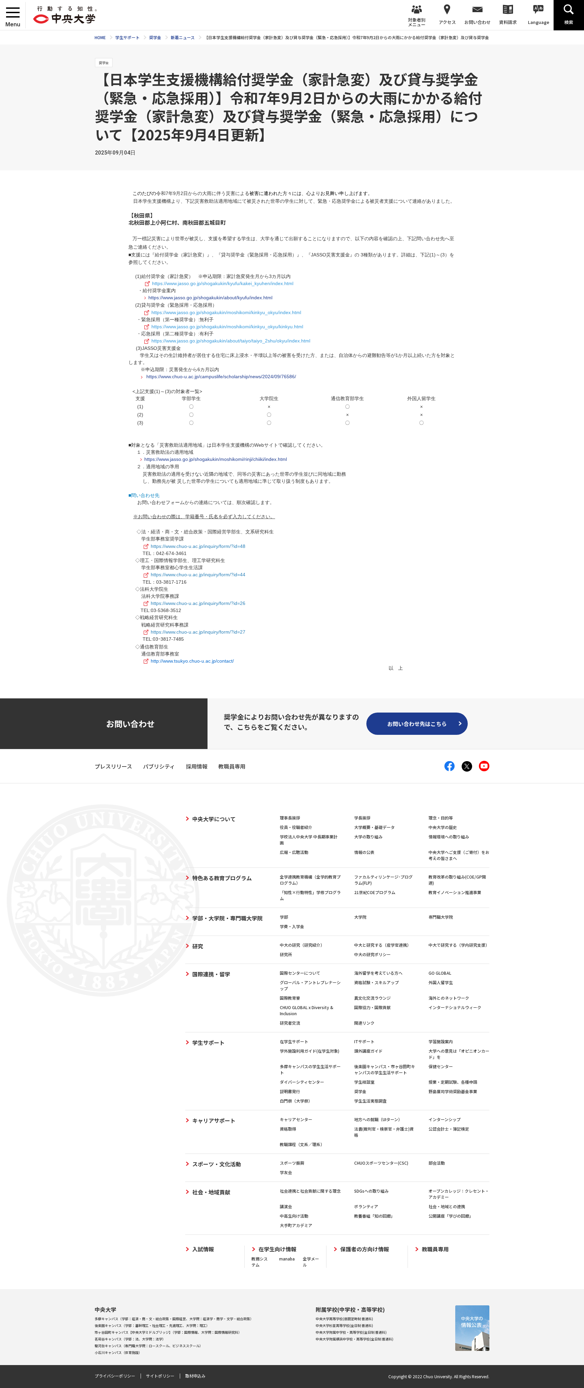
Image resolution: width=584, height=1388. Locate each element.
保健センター (441, 1066)
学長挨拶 (362, 818)
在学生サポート (294, 1041)
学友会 (286, 1172)
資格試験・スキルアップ (376, 982)
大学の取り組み (368, 836)
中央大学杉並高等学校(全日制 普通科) (344, 1325)
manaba (287, 1258)
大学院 (360, 917)
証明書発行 (290, 1091)
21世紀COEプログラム (374, 892)
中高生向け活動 (294, 1216)
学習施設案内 (441, 1041)
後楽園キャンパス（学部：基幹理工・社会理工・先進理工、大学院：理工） (152, 1325)
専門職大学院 (441, 917)
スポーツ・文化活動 (216, 1164)
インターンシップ (445, 1119)
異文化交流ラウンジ (372, 998)
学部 (284, 917)
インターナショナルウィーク (455, 1007)
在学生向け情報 (277, 1249)
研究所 (286, 954)
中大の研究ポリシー (372, 954)
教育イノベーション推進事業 (455, 892)
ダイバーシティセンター (302, 1082)
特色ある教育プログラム (222, 878)
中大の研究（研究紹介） (302, 945)
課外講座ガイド (368, 1051)
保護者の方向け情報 (364, 1249)
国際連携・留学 (211, 974)
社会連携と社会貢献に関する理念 (310, 1191)
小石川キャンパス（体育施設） (118, 1352)
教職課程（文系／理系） (302, 1144)
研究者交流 (290, 1023)
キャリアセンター (296, 1119)
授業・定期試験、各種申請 (453, 1082)
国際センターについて (300, 973)
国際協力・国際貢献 (372, 1007)
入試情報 (203, 1249)
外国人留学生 (441, 982)
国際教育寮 (290, 998)
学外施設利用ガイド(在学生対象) (309, 1051)
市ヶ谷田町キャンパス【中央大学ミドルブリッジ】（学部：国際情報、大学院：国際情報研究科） (168, 1332)
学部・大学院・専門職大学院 (227, 918)
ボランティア (366, 1206)
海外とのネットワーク (449, 998)
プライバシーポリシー (115, 1376)
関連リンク (364, 1023)
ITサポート (364, 1041)
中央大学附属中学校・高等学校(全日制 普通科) (351, 1332)
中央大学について (214, 819)
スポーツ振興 (292, 1163)
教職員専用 (435, 1249)
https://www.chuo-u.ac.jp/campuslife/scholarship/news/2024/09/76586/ (220, 376)
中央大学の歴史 (443, 827)
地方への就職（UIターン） (378, 1119)
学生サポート (208, 1042)
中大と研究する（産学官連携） (382, 945)
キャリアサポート (214, 1120)
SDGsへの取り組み (371, 1191)
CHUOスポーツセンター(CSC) (381, 1163)
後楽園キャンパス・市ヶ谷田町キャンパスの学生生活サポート (384, 1069)
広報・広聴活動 (294, 852)
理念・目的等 (441, 818)
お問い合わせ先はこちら (417, 724)
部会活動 (437, 1163)
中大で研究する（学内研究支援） (459, 945)
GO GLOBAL (440, 973)
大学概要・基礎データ (374, 827)
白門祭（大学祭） (296, 1101)
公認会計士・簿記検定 (449, 1129)
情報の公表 (364, 852)
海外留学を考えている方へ (378, 973)
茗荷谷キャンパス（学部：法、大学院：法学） (130, 1338)
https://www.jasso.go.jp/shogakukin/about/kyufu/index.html (210, 297)
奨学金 (360, 1091)
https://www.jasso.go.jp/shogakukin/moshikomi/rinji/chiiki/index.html (215, 459)
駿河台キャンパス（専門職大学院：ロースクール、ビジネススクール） (149, 1345)
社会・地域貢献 (211, 1192)
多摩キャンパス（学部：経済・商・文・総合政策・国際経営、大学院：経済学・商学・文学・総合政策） (174, 1318)
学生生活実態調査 (370, 1101)
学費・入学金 (292, 926)
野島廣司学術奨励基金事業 (453, 1091)
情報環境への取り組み (449, 836)
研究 (197, 946)
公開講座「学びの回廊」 (451, 1216)
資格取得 (288, 1129)
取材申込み (195, 1376)
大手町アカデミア (296, 1225)
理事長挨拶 (290, 818)
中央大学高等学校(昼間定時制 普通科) (344, 1318)
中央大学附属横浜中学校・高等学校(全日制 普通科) (354, 1338)
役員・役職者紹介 (296, 827)
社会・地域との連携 (447, 1206)
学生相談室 (364, 1082)
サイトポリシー (160, 1376)
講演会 (286, 1206)
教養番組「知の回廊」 (374, 1216)
